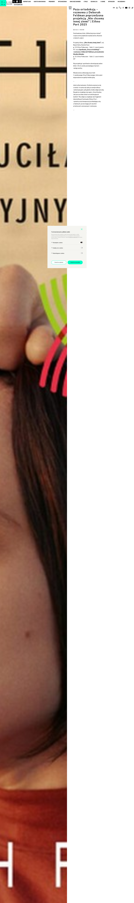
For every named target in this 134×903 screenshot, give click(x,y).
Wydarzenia (62, 1)
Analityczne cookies (58, 248)
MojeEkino (121, 1)
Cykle (86, 1)
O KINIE (102, 1)
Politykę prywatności (73, 237)
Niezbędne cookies (58, 242)
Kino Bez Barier (75, 1)
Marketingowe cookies (58, 253)
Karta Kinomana (40, 1)
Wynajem (111, 1)
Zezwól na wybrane (59, 262)
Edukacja (94, 1)
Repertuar (27, 1)
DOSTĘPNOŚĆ (18, 4)
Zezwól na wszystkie (75, 262)
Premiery (52, 1)
